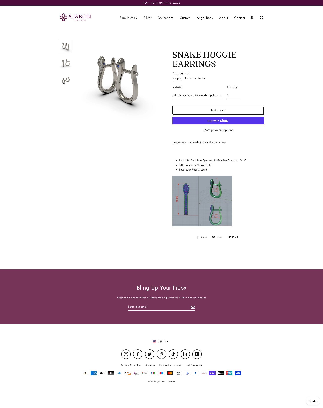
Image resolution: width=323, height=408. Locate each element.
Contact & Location (131, 365)
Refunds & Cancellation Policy (207, 142)
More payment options (218, 130)
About (223, 17)
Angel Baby (205, 17)
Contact (239, 17)
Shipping (177, 78)
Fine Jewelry (128, 17)
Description (179, 142)
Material (177, 87)
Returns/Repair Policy (170, 365)
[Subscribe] (192, 307)
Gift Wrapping (194, 365)
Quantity (232, 87)
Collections (165, 17)
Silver (147, 17)
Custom (185, 17)
